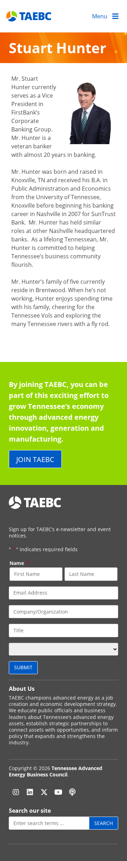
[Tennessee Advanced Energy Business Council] (29, 16)
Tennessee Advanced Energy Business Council (55, 771)
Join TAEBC (35, 459)
